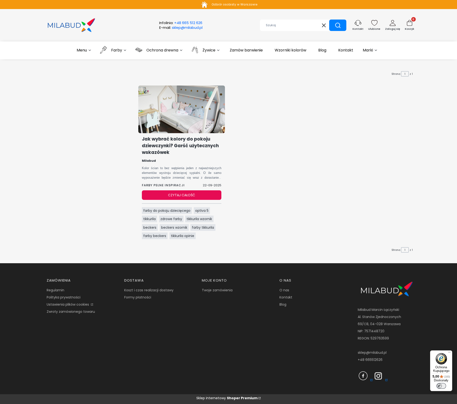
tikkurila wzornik (199, 219)
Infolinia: (180, 22)
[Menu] (449, 353)
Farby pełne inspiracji (163, 185)
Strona (396, 74)
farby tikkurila (203, 227)
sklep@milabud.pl (372, 352)
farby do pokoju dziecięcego (166, 210)
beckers (149, 227)
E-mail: (181, 27)
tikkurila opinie (182, 235)
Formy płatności (137, 297)
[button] (337, 25)
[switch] (441, 386)
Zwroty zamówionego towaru (71, 311)
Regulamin (55, 290)
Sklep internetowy (227, 398)
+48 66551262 (369, 359)
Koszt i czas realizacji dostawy (149, 290)
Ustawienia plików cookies (68, 304)
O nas (284, 290)
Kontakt (285, 297)
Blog (282, 304)
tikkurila (149, 219)
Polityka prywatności (63, 297)
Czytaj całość (181, 195)
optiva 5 (202, 210)
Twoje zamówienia (217, 290)
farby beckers (154, 235)
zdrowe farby (171, 219)
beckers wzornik (174, 227)
